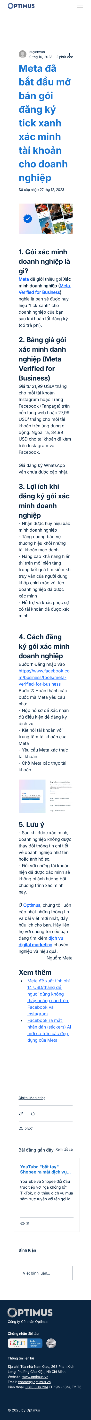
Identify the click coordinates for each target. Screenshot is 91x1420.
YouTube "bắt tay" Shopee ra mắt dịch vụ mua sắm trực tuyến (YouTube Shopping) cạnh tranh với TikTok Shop (43, 1169)
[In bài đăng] (33, 1113)
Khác (50, 26)
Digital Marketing (32, 1098)
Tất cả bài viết (25, 26)
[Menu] (80, 6)
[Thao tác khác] (70, 54)
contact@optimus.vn (34, 1382)
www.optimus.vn (35, 1377)
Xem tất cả (64, 1149)
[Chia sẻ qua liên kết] (21, 1113)
